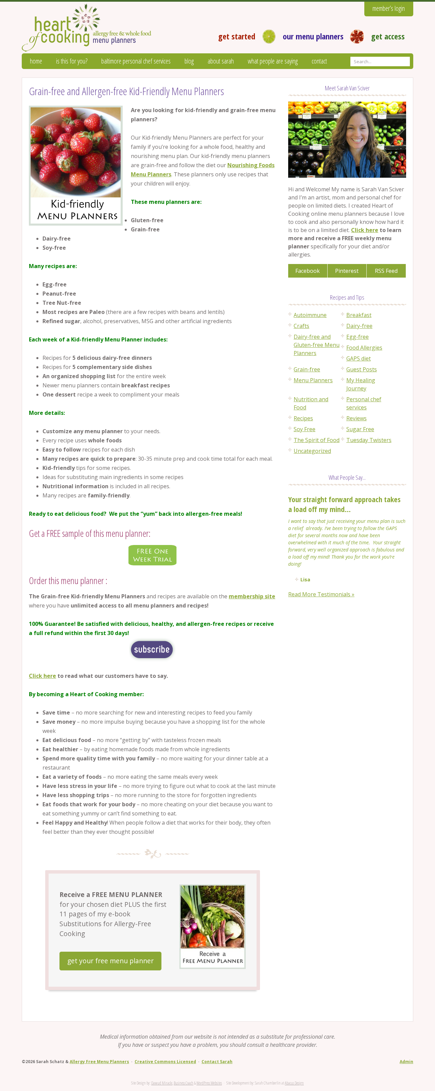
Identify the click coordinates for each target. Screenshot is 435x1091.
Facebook (307, 271)
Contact (319, 61)
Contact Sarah (217, 1061)
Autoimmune (310, 315)
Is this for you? (71, 61)
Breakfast (358, 315)
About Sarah (221, 61)
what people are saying (273, 61)
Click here (42, 676)
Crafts (301, 326)
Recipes (303, 418)
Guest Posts (361, 369)
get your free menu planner (110, 960)
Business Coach (183, 1083)
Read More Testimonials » (321, 594)
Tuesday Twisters (369, 440)
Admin (406, 1061)
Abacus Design (294, 1083)
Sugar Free (360, 429)
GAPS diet (358, 358)
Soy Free (304, 429)
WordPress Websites (209, 1083)
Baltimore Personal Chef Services (136, 61)
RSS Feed (386, 271)
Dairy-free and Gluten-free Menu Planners (317, 345)
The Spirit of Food (317, 440)
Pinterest (347, 271)
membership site (252, 596)
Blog (189, 61)
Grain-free (307, 369)
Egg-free (357, 336)
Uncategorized (312, 451)
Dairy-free (359, 326)
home (36, 61)
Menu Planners (313, 380)
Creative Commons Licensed (165, 1061)
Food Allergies (364, 347)
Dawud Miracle (161, 1083)
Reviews (356, 418)
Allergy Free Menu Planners (99, 1061)
